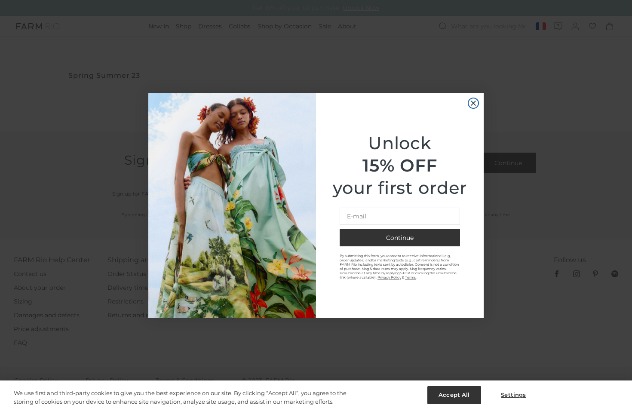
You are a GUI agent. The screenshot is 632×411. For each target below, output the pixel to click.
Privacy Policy (389, 277)
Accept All (454, 394)
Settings (513, 394)
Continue (400, 238)
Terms (410, 277)
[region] (316, 395)
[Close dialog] (473, 103)
